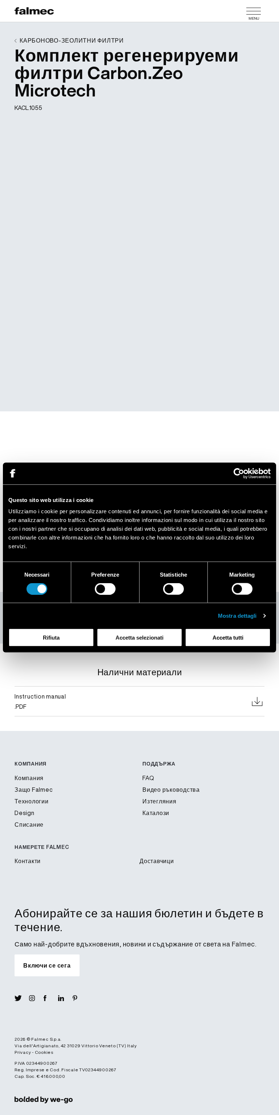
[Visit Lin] (65, 998)
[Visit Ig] (36, 998)
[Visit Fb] (51, 998)
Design (25, 813)
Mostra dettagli (237, 615)
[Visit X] (22, 998)
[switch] (105, 588)
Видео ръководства (171, 789)
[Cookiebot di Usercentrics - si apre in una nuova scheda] (239, 473)
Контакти (28, 861)
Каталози (155, 813)
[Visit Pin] (80, 998)
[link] (44, 1099)
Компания (29, 778)
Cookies (44, 1052)
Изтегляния (159, 801)
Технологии (32, 801)
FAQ (148, 778)
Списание (29, 824)
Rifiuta (51, 637)
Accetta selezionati (139, 637)
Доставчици (157, 861)
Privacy (23, 1052)
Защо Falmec (34, 789)
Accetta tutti (228, 637)
